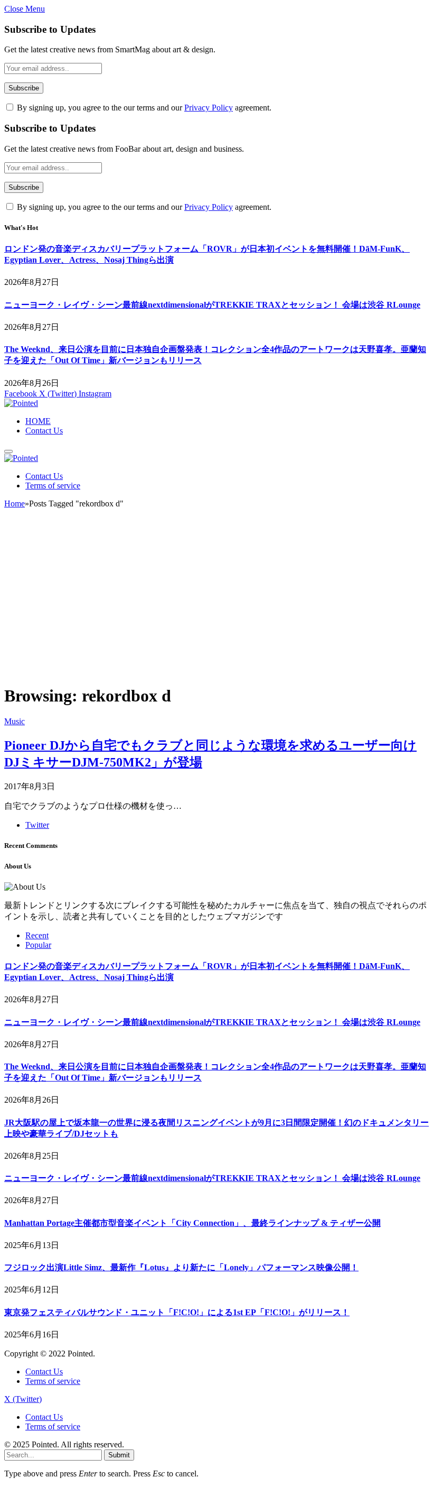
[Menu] (8, 451)
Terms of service (52, 485)
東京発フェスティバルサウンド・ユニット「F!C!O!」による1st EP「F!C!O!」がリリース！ (177, 1312)
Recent (37, 935)
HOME (38, 421)
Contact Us (44, 430)
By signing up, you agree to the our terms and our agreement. (143, 107)
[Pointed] (21, 403)
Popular (38, 944)
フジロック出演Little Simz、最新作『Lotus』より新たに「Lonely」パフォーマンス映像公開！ (181, 1267)
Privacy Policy (208, 107)
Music (14, 721)
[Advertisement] (216, 601)
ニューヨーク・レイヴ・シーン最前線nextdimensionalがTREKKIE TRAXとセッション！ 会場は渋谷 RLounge (212, 304)
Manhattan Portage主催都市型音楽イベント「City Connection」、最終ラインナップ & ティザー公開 (192, 1222)
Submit (119, 1455)
